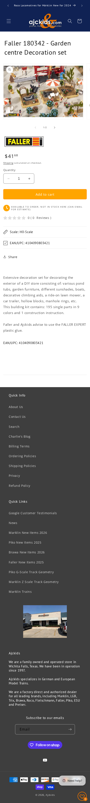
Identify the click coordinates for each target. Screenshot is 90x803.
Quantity (9, 170)
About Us (16, 407)
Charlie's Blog (19, 436)
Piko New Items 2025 (25, 542)
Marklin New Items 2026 (28, 533)
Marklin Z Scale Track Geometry (34, 582)
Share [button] (12, 257)
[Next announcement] (82, 5)
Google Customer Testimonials (33, 513)
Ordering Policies (22, 456)
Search (14, 427)
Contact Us (17, 417)
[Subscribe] (70, 729)
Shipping (8, 162)
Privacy (14, 476)
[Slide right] (54, 127)
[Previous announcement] (8, 5)
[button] (9, 21)
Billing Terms (19, 446)
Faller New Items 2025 (26, 562)
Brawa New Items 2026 (27, 552)
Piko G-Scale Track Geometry (31, 572)
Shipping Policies (22, 466)
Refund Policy (19, 486)
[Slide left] (35, 127)
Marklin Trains (20, 592)
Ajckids (50, 794)
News (13, 523)
